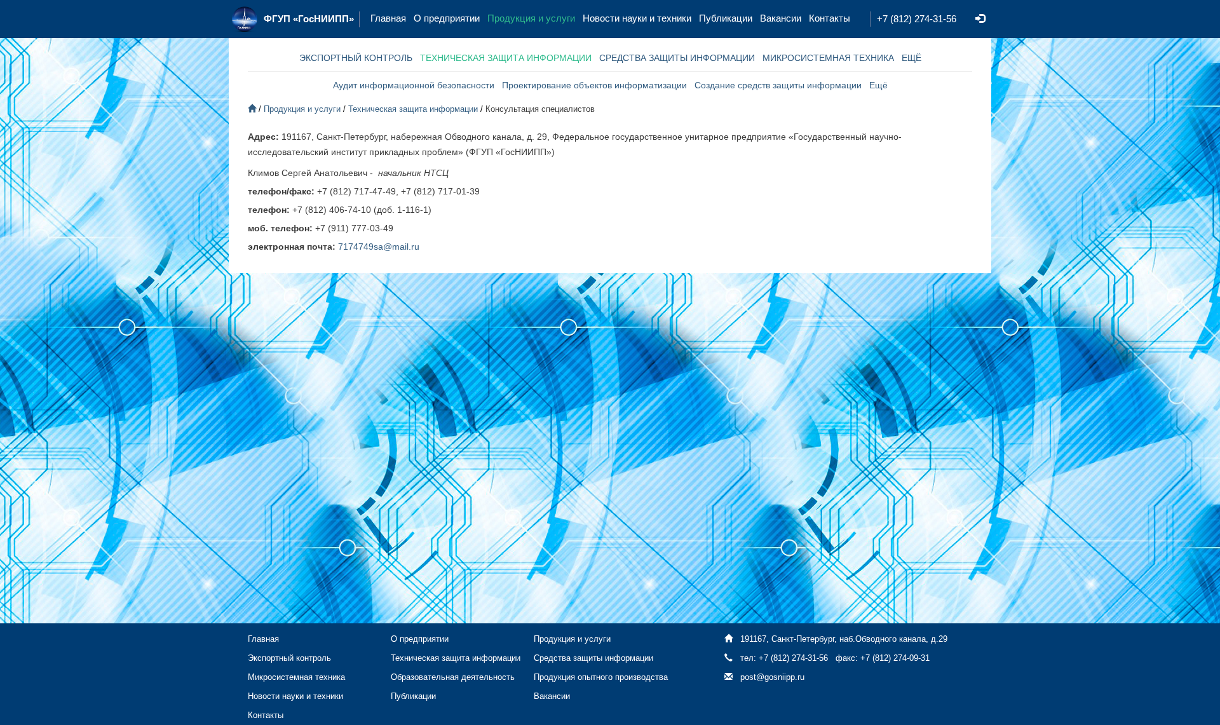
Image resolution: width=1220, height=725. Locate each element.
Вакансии (780, 18)
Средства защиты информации (593, 658)
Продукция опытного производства (601, 677)
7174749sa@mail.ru (378, 246)
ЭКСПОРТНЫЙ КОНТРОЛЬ (355, 58)
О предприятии (447, 18)
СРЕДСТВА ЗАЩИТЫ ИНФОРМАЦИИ (677, 58)
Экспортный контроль (289, 658)
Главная (388, 18)
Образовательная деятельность (453, 677)
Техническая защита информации (413, 109)
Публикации (725, 18)
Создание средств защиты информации (778, 85)
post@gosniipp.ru (772, 677)
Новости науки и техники (637, 18)
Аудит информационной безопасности (413, 85)
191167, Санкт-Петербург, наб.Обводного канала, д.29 (843, 639)
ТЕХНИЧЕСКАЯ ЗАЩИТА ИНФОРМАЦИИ (506, 58)
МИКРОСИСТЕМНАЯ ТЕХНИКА (828, 58)
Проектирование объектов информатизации (594, 85)
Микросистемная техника (296, 677)
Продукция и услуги (531, 18)
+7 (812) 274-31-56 (916, 18)
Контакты (829, 18)
